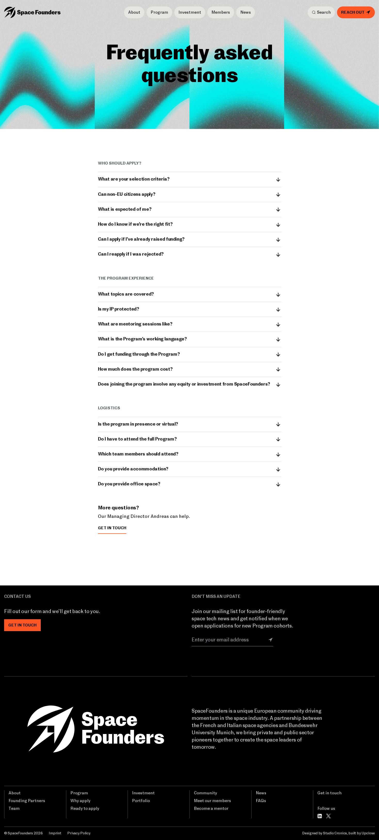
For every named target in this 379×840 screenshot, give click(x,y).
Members (220, 12)
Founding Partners (27, 801)
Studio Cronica (335, 833)
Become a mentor (211, 808)
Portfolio (141, 801)
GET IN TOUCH (112, 528)
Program (159, 12)
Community (205, 793)
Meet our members (212, 801)
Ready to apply (84, 808)
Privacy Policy (78, 833)
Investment (189, 12)
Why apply (80, 801)
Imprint (55, 833)
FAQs (261, 801)
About (134, 12)
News (245, 12)
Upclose (368, 833)
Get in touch (329, 793)
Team (14, 808)
